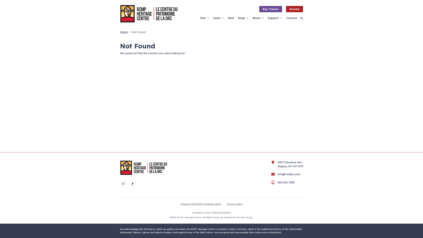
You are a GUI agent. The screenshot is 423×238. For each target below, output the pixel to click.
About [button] (256, 18)
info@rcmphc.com (289, 174)
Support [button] (273, 18)
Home (124, 32)
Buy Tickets (271, 9)
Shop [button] (241, 18)
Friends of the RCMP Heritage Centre (200, 204)
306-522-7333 (286, 182)
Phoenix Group (245, 217)
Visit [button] (203, 18)
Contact (291, 18)
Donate (294, 9)
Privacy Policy (235, 204)
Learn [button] (217, 18)
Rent (231, 18)
